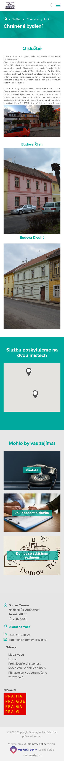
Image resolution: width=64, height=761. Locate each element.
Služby (16, 19)
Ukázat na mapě (19, 627)
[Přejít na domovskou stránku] (10, 5)
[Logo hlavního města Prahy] (32, 704)
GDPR (12, 659)
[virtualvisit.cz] (23, 749)
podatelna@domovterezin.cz (27, 640)
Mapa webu (16, 655)
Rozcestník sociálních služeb (27, 668)
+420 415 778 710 (20, 635)
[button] (35, 394)
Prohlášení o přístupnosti (24, 664)
